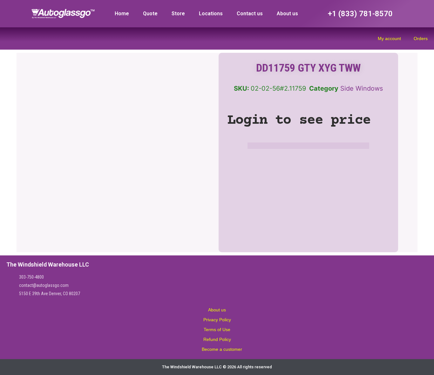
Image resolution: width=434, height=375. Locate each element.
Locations (211, 13)
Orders (421, 38)
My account (389, 38)
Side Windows (361, 88)
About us (287, 13)
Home (122, 13)
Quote (150, 13)
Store (178, 13)
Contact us (250, 13)
